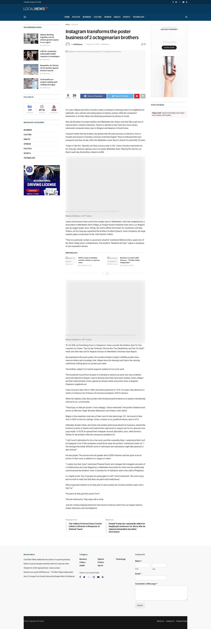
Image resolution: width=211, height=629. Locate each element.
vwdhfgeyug (77, 44)
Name (138, 561)
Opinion (107, 17)
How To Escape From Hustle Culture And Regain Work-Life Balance (49, 576)
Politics (76, 17)
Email (138, 574)
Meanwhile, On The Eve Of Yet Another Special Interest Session (49, 68)
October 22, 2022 (85, 265)
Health (117, 17)
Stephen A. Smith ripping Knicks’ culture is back (42, 568)
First (136, 569)
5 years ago (45, 45)
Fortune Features (80, 505)
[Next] (108, 273)
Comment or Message (146, 584)
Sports (126, 17)
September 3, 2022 (92, 44)
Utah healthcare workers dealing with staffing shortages (48, 82)
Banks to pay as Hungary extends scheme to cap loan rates (89, 260)
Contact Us (170, 621)
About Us (160, 621)
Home (66, 17)
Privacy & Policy (181, 621)
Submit (140, 605)
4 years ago (45, 59)
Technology (138, 17)
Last (153, 569)
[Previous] (103, 273)
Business (87, 17)
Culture (97, 17)
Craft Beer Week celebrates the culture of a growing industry (47, 559)
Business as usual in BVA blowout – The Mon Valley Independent (130, 260)
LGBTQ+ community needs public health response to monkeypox (50, 54)
